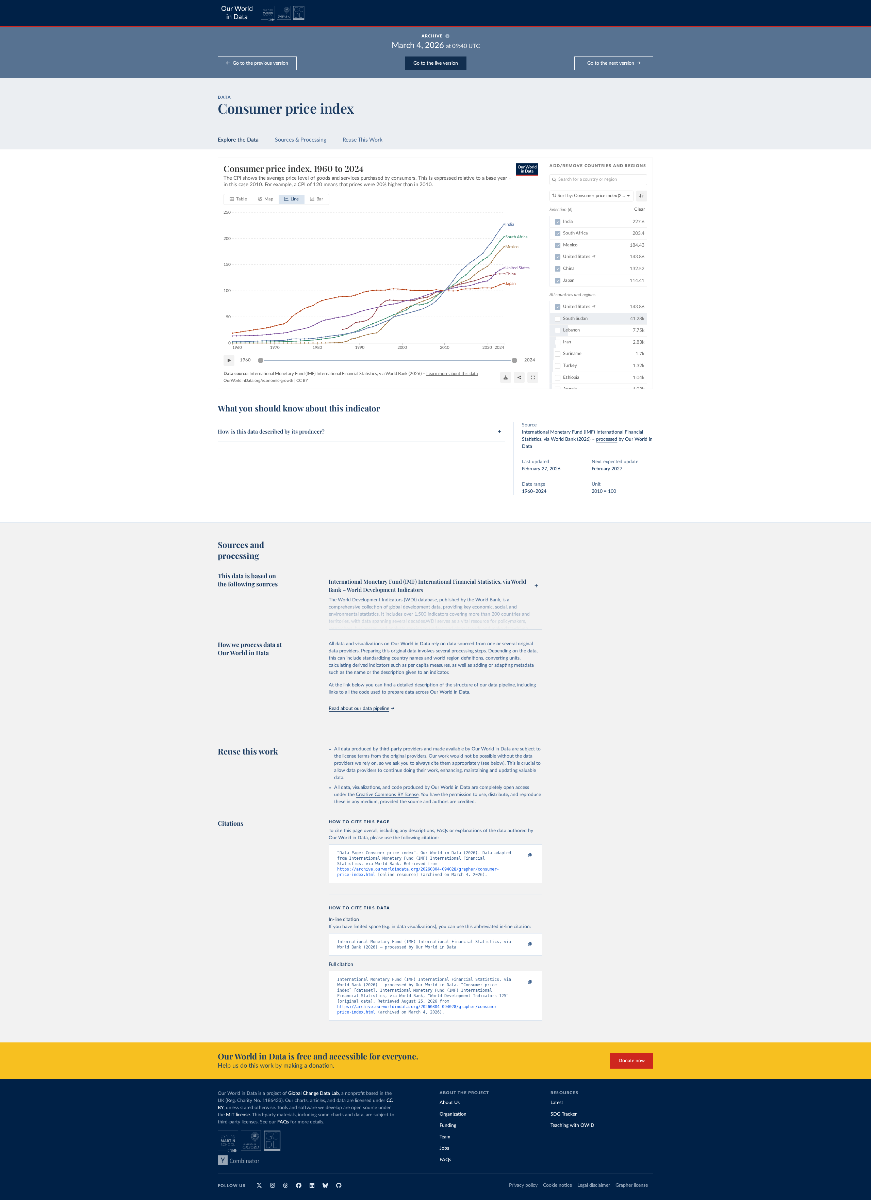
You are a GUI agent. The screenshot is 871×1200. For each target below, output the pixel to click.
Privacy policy (523, 1185)
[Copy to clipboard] (523, 855)
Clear (639, 209)
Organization (453, 1114)
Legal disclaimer (593, 1185)
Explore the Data (238, 140)
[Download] (505, 377)
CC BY (302, 380)
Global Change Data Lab (313, 1093)
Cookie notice (557, 1185)
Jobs (444, 1148)
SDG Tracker (563, 1114)
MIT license (238, 1115)
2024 (529, 360)
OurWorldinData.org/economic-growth (258, 380)
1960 (245, 360)
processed (606, 439)
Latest (556, 1102)
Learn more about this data (452, 374)
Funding (448, 1125)
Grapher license (631, 1185)
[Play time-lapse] (229, 360)
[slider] (260, 360)
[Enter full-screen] (532, 377)
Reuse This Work (362, 140)
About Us (450, 1102)
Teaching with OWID (572, 1125)
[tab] (238, 199)
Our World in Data (237, 12)
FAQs (283, 1122)
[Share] (519, 377)
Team (445, 1137)
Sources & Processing (300, 140)
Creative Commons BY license (387, 794)
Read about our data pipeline (359, 708)
